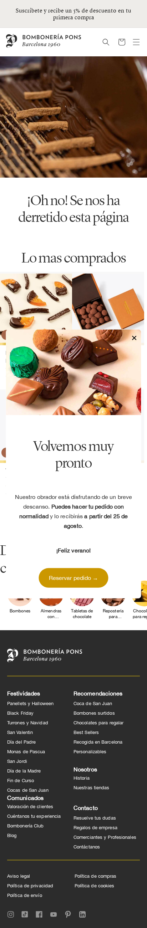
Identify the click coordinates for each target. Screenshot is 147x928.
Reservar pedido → (73, 578)
